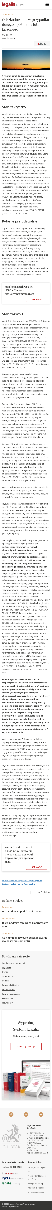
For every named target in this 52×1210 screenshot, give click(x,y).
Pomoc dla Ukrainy (10, 985)
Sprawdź (36, 299)
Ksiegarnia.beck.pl (36, 1183)
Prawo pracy (7, 907)
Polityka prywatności (10, 1206)
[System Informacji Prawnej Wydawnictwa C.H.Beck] (13, 4)
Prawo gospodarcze (11, 994)
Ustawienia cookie (36, 1192)
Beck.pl (31, 1171)
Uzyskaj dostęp (26, 1046)
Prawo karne (7, 998)
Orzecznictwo (8, 14)
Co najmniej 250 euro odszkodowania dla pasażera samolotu (24, 939)
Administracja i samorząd (13, 963)
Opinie (5, 972)
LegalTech (6, 967)
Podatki (5, 980)
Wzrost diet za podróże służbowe (22, 911)
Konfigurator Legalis (37, 1167)
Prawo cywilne (8, 918)
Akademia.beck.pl (36, 1187)
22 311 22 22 (15, 1167)
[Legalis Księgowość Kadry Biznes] (13, 1178)
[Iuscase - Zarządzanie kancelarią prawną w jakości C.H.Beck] (10, 1173)
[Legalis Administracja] (11, 1183)
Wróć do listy (44, 892)
